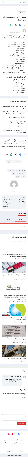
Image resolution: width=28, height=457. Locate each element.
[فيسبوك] (20, 25)
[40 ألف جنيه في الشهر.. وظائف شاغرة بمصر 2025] (14, 271)
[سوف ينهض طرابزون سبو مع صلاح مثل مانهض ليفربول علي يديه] (14, 131)
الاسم (25, 416)
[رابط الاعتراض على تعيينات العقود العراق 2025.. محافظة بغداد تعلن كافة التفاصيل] (14, 250)
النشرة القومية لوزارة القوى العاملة (21, 200)
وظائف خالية (18, 8)
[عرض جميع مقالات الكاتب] (24, 31)
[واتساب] (11, 25)
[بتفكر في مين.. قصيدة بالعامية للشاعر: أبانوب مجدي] (14, 107)
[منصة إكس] (16, 25)
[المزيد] (7, 25)
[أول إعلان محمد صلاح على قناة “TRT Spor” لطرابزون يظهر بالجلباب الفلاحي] (14, 122)
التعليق (24, 397)
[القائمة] (7, 2)
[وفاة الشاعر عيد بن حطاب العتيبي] (14, 117)
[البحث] (3, 2)
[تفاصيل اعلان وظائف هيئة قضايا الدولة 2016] (14, 353)
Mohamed (14, 29)
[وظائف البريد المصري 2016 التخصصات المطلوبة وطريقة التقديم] (14, 334)
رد (19, 384)
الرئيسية (24, 8)
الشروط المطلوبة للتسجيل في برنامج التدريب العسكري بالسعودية (7, 202)
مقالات (16, 301)
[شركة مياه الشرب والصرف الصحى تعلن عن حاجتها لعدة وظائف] (14, 313)
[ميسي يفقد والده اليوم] (14, 127)
